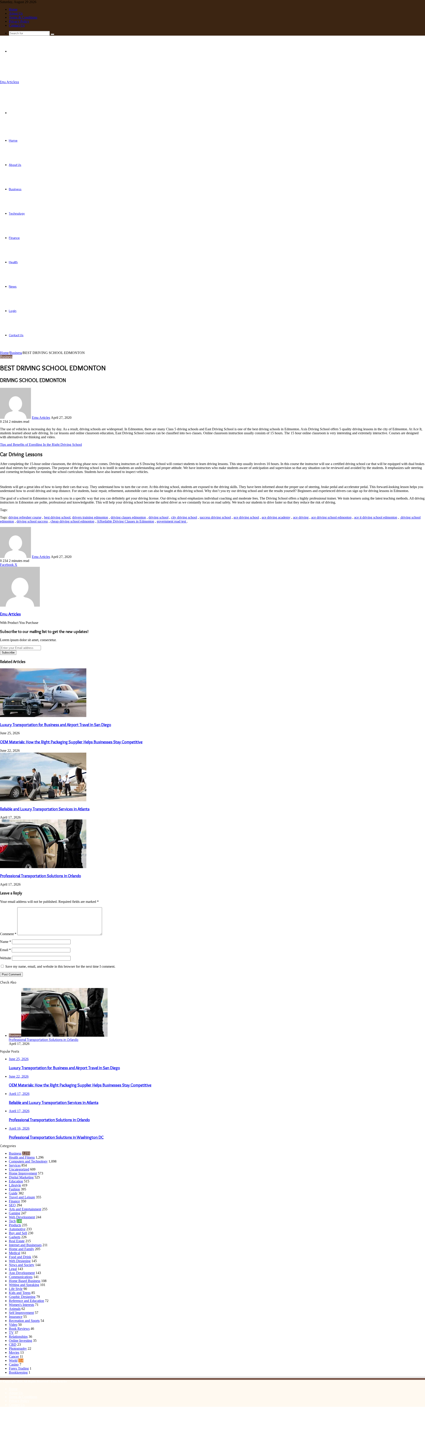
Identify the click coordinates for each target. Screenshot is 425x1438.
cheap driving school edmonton (72, 521)
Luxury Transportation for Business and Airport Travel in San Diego (55, 724)
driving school (158, 517)
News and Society (21, 1265)
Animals (15, 1309)
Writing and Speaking (24, 1285)
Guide (13, 1193)
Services (15, 1165)
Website (5, 958)
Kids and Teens (20, 1293)
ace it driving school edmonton (375, 517)
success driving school (215, 517)
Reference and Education (26, 1301)
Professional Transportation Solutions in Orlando (40, 875)
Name (5, 942)
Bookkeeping (18, 1372)
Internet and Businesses (25, 1245)
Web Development (22, 1217)
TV (11, 1332)
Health (13, 262)
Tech (12, 1221)
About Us (16, 13)
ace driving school (246, 517)
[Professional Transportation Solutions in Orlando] (43, 867)
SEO (12, 1205)
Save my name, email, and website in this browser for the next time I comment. (60, 966)
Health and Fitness (22, 1157)
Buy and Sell (18, 1233)
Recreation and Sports (24, 1321)
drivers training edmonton (90, 517)
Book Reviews (19, 1328)
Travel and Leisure (22, 1197)
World (13, 1360)
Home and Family (21, 1249)
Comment (8, 934)
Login (12, 311)
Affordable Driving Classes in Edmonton (125, 521)
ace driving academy (276, 517)
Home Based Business (24, 1281)
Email (5, 950)
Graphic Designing (22, 1297)
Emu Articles (41, 417)
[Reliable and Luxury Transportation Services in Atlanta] (43, 800)
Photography (18, 1348)
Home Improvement (23, 1173)
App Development (22, 1273)
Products (15, 1225)
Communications (21, 1277)
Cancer (14, 1356)
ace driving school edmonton (331, 517)
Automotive (17, 1229)
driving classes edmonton (128, 517)
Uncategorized (19, 1169)
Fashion (14, 1189)
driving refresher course (24, 517)
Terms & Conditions (23, 17)
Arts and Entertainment (25, 1209)
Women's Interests (21, 1305)
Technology (17, 213)
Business (15, 189)
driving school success (32, 521)
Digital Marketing (21, 1177)
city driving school (184, 517)
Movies (14, 1352)
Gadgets (14, 1237)
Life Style (16, 1289)
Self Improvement (21, 1313)
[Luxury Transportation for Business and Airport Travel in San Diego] (43, 716)
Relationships (18, 1336)
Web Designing (20, 1261)
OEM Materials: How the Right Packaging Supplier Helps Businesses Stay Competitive (71, 741)
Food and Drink (20, 1257)
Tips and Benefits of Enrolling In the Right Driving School (41, 444)
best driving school (57, 517)
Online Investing (20, 1340)
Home (13, 9)
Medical (14, 1253)
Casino (14, 1364)
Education (16, 1181)
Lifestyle (15, 1185)
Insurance (15, 1317)
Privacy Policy (19, 21)
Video (13, 1324)
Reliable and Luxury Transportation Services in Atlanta (44, 808)
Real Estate (17, 1241)
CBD (12, 1344)
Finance (14, 238)
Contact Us (17, 25)
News (13, 286)
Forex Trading (19, 1368)
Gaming (14, 1213)
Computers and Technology (28, 1161)
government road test (172, 521)
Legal (13, 1269)
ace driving (301, 517)
